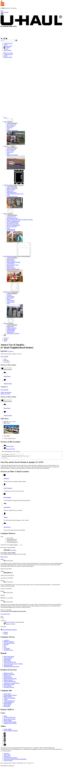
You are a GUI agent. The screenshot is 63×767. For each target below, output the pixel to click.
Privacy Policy (7, 755)
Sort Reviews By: (5, 544)
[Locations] (6, 38)
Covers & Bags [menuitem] (10, 263)
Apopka (6, 339)
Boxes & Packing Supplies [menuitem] (10, 256)
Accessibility (7, 648)
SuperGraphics (7, 705)
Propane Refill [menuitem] (10, 326)
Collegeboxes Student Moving (11, 683)
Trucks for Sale (7, 527)
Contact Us (6, 640)
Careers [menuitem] (5, 44)
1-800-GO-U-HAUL (9, 622)
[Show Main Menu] (2, 14)
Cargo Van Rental (8, 658)
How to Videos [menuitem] (10, 126)
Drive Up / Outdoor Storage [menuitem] (13, 225)
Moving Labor (15, 291)
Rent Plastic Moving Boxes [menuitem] (13, 269)
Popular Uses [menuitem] (10, 191)
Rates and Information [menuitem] (12, 188)
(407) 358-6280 (4, 356)
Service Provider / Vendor (10, 721)
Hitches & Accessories (9, 674)
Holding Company (10, 695)
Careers (5, 699)
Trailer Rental (7, 659)
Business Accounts (8, 673)
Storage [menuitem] (6, 213)
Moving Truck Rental (9, 656)
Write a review (4, 556)
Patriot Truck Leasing (9, 684)
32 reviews (10, 351)
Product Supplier (8, 720)
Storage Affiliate (8, 729)
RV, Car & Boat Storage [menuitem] (13, 222)
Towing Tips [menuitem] (10, 152)
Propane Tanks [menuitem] (10, 332)
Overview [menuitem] (9, 295)
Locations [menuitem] (7, 47)
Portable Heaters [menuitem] (11, 330)
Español (6, 633)
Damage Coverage (8, 680)
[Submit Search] (16, 40)
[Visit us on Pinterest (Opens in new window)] (5, 738)
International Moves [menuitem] (11, 192)
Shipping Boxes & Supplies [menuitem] (13, 262)
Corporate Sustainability (9, 698)
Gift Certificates (7, 685)
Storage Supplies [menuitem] (11, 230)
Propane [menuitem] (6, 323)
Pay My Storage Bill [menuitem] (12, 226)
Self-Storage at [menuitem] (12, 218)
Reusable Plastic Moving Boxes (11, 666)
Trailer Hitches (7, 507)
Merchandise (7, 706)
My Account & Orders (9, 643)
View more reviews (5, 614)
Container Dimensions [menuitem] (12, 196)
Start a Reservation (11, 149)
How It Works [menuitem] (10, 297)
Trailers (10, 121)
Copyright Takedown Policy (10, 757)
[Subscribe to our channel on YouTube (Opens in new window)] (5, 745)
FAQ (5, 647)
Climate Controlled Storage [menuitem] (13, 221)
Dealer (5, 716)
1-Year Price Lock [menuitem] (8, 43)
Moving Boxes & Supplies (10, 678)
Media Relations (8, 703)
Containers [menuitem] (9, 185)
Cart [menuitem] (6, 49)
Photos (7, 362)
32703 (5, 341)
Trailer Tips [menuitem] (9, 127)
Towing (6, 146)
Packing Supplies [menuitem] (11, 260)
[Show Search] (4, 39)
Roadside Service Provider (10, 723)
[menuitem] (34, 149)
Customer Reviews (8, 650)
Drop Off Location (9, 456)
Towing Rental (7, 660)
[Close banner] (2, 1)
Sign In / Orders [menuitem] (7, 50)
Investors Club (9, 700)
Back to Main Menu (12, 123)
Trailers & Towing (7, 369)
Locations (8, 760)
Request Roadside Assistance (9, 629)
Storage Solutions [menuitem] (11, 267)
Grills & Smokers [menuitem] (11, 329)
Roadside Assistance (9, 641)
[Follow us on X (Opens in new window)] (5, 743)
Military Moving (8, 696)
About (7, 693)
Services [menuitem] (9, 299)
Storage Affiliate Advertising (11, 730)
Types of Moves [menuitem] (11, 300)
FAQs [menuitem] (8, 129)
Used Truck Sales (8, 677)
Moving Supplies (7, 497)
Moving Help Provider (9, 719)
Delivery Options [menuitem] (11, 189)
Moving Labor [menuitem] (7, 291)
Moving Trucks (7, 376)
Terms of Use (7, 756)
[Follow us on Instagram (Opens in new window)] (5, 736)
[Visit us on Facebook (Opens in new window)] (5, 734)
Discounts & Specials (9, 687)
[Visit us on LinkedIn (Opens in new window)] (5, 741)
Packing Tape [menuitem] (10, 266)
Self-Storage (6, 478)
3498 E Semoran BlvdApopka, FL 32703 (6, 393)
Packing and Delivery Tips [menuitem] (15, 193)
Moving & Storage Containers (13, 663)
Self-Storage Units (8, 665)
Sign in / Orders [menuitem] (9, 53)
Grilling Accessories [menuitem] (12, 327)
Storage (10, 213)
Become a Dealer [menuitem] (8, 46)
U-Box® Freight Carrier (9, 717)
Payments (6, 644)
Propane (11, 323)
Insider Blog (9, 702)
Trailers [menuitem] (6, 121)
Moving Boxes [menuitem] (10, 259)
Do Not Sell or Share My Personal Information (15, 759)
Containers (18, 185)
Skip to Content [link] (4, 12)
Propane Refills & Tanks (10, 681)
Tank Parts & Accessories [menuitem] (13, 333)
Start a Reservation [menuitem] (11, 124)
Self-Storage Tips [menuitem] (11, 229)
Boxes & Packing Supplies (24, 256)
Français (6, 632)
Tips (5, 645)
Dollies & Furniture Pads (10, 662)
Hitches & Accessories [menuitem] (12, 130)
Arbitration (6, 753)
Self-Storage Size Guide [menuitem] (12, 223)
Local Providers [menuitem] (10, 296)
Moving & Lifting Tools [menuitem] (12, 265)
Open (2, 10)
